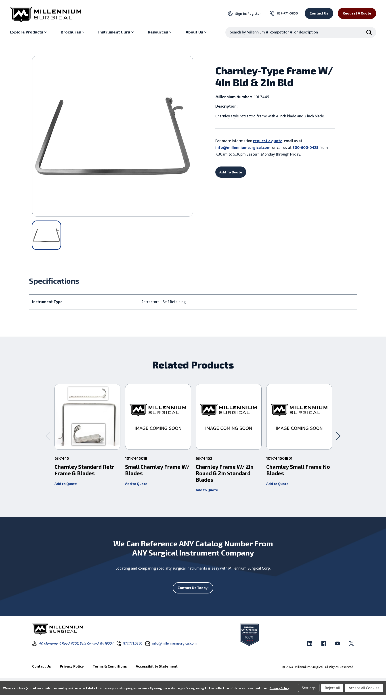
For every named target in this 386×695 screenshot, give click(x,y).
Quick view (87, 417)
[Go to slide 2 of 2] (47, 436)
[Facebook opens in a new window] (323, 643)
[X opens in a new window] (351, 643)
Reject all (332, 687)
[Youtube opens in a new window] (337, 643)
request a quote (267, 141)
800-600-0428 (305, 147)
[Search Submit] (369, 32)
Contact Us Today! (193, 587)
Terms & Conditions (110, 666)
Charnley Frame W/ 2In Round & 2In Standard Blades (225, 473)
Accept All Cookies (364, 687)
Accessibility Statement (157, 666)
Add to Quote (66, 483)
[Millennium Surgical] (45, 14)
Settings (309, 687)
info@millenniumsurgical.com (243, 147)
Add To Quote (230, 172)
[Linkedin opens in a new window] (309, 643)
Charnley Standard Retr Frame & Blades (84, 470)
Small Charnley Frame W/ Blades (157, 470)
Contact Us (319, 13)
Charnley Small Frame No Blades (298, 470)
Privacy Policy (279, 688)
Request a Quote (357, 13)
